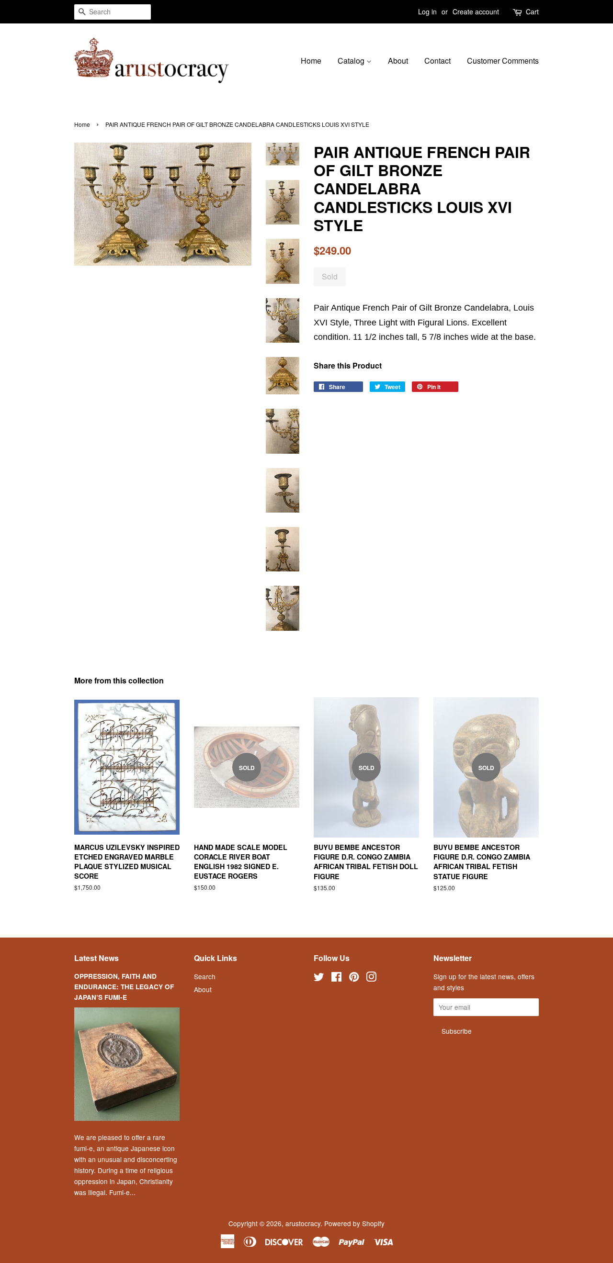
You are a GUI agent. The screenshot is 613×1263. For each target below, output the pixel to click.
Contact (437, 60)
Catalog (352, 60)
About (398, 60)
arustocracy (302, 1223)
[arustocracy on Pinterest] (354, 978)
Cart (532, 11)
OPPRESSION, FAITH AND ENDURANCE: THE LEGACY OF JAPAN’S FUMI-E (124, 987)
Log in (427, 11)
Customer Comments (503, 60)
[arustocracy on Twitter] (319, 978)
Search (205, 976)
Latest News (96, 957)
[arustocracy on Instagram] (371, 978)
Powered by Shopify (354, 1223)
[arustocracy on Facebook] (336, 978)
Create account (476, 11)
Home (311, 60)
